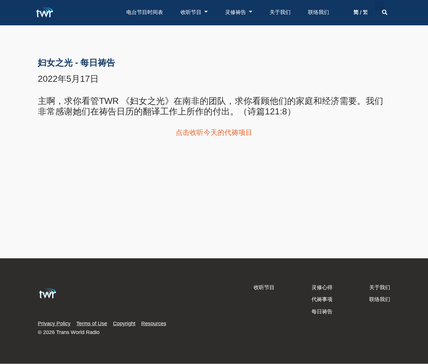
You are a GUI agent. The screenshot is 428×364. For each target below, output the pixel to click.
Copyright (124, 323)
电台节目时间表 (144, 12)
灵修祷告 (235, 12)
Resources (153, 323)
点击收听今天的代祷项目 (214, 132)
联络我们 (318, 12)
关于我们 (280, 12)
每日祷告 (322, 311)
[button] (380, 6)
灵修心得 (322, 287)
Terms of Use (91, 323)
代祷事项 (322, 299)
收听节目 (191, 12)
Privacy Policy (54, 323)
